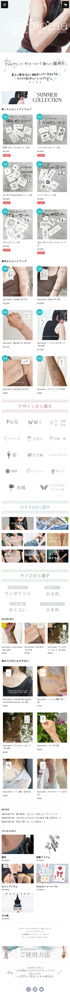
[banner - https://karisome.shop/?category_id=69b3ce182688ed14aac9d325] (35, 438)
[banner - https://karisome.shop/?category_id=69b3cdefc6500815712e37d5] (12, 422)
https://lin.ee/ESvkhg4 (41, 989)
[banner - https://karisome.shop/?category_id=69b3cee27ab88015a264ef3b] (35, 539)
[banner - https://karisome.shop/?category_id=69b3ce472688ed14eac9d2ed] (35, 471)
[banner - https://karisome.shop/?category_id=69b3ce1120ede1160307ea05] (12, 438)
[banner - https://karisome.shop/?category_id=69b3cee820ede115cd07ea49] (12, 556)
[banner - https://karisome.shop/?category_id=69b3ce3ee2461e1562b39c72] (12, 471)
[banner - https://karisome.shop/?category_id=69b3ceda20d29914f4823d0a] (57, 539)
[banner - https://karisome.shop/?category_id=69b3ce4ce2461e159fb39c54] (57, 471)
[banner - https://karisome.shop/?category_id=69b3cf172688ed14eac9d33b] (12, 539)
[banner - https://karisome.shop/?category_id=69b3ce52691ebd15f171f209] (18, 487)
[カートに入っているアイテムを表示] (65, 4)
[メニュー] (4, 4)
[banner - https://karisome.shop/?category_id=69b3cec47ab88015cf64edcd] (18, 523)
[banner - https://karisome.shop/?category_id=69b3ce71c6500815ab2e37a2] (18, 591)
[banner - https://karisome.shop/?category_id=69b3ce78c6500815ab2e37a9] (52, 591)
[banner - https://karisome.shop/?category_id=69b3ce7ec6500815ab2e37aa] (18, 608)
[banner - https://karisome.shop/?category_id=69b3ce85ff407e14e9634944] (52, 608)
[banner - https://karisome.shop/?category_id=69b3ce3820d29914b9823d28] (57, 454)
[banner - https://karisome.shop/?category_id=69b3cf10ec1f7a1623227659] (52, 523)
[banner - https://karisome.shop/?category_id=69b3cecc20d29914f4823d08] (57, 556)
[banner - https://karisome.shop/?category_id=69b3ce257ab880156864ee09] (57, 438)
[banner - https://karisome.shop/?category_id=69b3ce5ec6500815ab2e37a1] (52, 487)
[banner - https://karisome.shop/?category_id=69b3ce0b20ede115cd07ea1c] (57, 422)
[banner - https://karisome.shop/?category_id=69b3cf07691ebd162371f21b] (35, 556)
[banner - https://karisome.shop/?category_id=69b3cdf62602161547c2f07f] (35, 422)
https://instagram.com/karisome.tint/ (35, 989)
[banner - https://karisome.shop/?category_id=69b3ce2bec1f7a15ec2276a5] (12, 454)
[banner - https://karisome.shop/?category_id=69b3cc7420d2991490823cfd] (35, 97)
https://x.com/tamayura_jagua (28, 989)
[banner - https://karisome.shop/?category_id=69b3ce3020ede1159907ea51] (35, 454)
